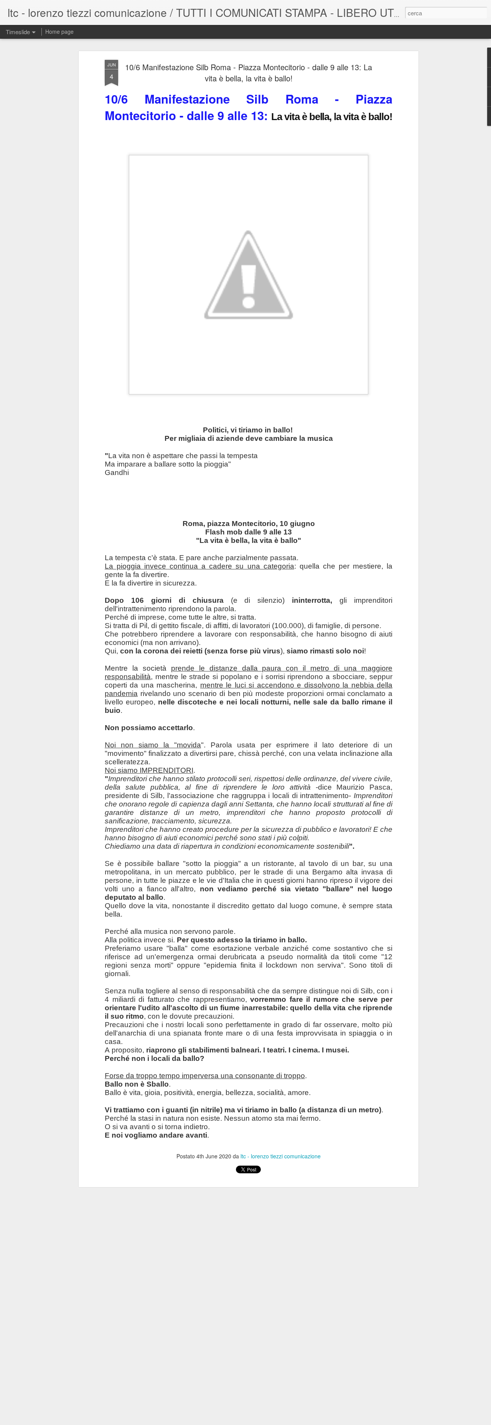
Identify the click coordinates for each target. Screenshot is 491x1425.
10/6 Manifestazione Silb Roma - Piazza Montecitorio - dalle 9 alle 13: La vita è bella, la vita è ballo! (248, 72)
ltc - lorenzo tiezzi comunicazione (281, 1156)
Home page (59, 31)
